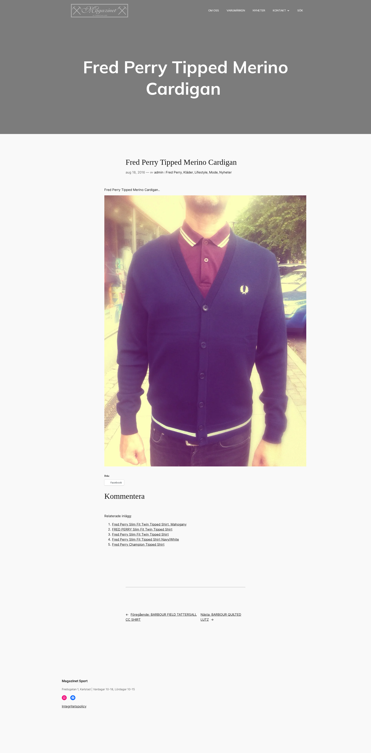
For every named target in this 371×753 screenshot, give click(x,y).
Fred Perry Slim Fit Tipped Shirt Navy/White (145, 539)
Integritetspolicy (74, 706)
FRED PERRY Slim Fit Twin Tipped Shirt (142, 529)
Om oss (213, 10)
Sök (300, 10)
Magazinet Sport (75, 681)
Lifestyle (201, 172)
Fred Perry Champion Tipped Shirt (138, 544)
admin (158, 172)
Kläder (188, 172)
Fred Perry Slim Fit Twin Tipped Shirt (140, 534)
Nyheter (259, 10)
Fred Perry (174, 172)
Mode (213, 172)
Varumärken (236, 10)
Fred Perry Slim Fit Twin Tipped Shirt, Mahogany (149, 524)
